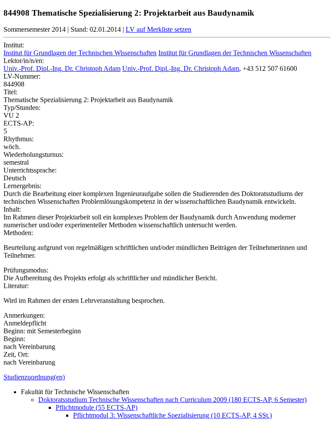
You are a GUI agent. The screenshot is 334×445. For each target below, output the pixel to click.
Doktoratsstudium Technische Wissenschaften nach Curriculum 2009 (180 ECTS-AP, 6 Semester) (172, 399)
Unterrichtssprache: (30, 170)
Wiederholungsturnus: (33, 154)
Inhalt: (12, 209)
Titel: (10, 92)
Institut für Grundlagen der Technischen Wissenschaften (80, 52)
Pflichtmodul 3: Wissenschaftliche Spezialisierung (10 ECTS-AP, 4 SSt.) (172, 415)
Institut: (13, 45)
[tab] (167, 377)
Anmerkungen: (24, 315)
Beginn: (14, 338)
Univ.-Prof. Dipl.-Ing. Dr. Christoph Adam (61, 68)
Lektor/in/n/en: (23, 60)
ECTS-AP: (18, 123)
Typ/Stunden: (21, 107)
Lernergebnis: (22, 185)
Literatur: (16, 285)
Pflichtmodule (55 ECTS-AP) (96, 407)
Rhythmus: (18, 139)
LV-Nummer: (21, 76)
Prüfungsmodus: (25, 270)
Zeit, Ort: (16, 354)
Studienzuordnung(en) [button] (34, 377)
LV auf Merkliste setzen (158, 29)
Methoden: (18, 232)
